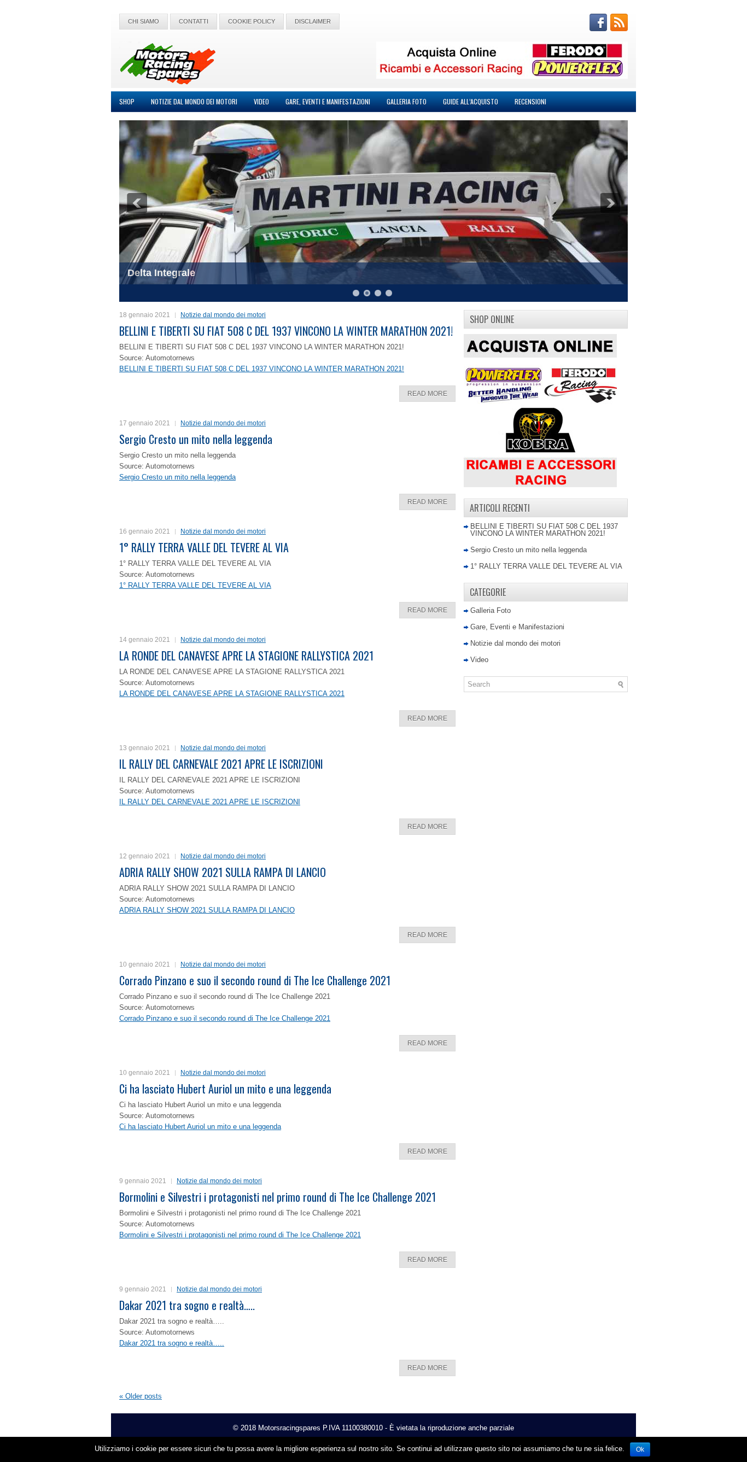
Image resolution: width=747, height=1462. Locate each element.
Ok (640, 1449)
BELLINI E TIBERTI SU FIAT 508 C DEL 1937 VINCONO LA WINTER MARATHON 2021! (286, 331)
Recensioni (530, 101)
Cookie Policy (251, 21)
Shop (127, 101)
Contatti (193, 21)
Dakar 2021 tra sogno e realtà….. (187, 1305)
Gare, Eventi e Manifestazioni (327, 101)
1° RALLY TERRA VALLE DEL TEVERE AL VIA (204, 547)
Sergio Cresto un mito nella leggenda (195, 439)
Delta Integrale (161, 272)
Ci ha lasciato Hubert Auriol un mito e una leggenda (225, 1088)
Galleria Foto (407, 101)
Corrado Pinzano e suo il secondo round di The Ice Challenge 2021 (254, 980)
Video (261, 101)
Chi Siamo (143, 21)
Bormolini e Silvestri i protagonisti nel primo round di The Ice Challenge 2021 (277, 1197)
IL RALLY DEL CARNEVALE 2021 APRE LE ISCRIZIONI (221, 764)
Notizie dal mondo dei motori (194, 101)
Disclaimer (313, 21)
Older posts (140, 1396)
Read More (427, 393)
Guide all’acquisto (470, 101)
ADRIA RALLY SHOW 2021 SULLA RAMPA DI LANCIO (222, 872)
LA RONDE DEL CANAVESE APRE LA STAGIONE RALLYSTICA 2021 (246, 655)
